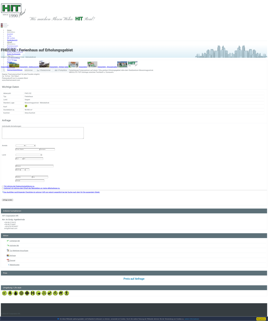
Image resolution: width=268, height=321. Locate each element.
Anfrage (12, 256)
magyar (5, 27)
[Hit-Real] (13, 20)
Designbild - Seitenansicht (29, 67)
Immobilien (11, 32)
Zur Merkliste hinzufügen (18, 251)
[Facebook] (258, 38)
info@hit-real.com (10, 228)
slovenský (6, 25)
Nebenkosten (14, 265)
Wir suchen (11, 38)
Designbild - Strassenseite (107, 67)
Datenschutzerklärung (14, 70)
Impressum (11, 68)
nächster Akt (14, 246)
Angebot (10, 34)
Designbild (5, 67)
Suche (9, 36)
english (5, 24)
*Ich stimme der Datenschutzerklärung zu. (19, 186)
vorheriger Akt (14, 241)
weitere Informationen (192, 319)
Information (11, 44)
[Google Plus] (264, 38)
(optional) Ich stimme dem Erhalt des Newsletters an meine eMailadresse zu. (32, 188)
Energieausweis (12, 46)
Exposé (12, 260)
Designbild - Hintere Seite (59, 67)
